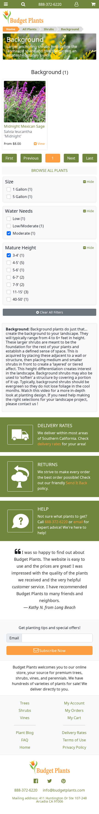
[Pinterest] (63, 781)
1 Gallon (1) (22, 189)
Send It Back (76, 482)
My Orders (74, 710)
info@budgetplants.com (64, 790)
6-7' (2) (18, 277)
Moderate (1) (24, 233)
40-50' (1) (20, 299)
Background (70, 29)
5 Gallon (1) (22, 196)
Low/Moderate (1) (28, 225)
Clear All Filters (51, 312)
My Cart (74, 717)
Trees (24, 703)
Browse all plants (49, 170)
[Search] (23, 4)
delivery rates (49, 443)
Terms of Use (74, 739)
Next (71, 158)
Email (14, 638)
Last (89, 158)
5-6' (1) (18, 269)
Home (10, 29)
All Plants (29, 29)
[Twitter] (49, 781)
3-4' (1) (18, 255)
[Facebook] (36, 781)
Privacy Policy (74, 747)
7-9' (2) (18, 284)
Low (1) (19, 218)
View (41, 143)
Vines (24, 717)
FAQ (24, 739)
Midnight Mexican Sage (24, 126)
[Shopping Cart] (93, 4)
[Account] (76, 4)
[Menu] (6, 4)
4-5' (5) (18, 262)
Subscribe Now (52, 650)
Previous (31, 158)
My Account (74, 703)
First (9, 158)
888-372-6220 (56, 521)
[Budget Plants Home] (23, 17)
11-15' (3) (20, 291)
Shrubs (49, 29)
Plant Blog (25, 732)
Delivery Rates (74, 732)
